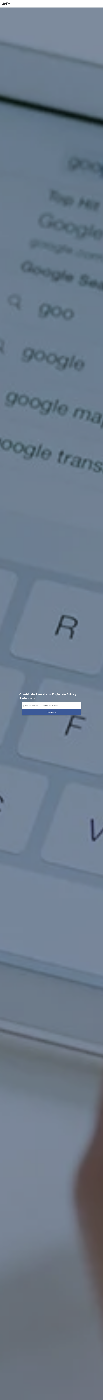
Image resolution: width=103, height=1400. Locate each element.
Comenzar (52, 712)
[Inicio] (5, 3)
